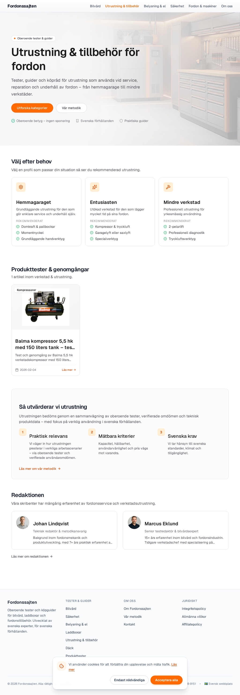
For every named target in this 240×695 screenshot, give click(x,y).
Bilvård (95, 6)
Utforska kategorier (32, 108)
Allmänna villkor (194, 616)
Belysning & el (155, 6)
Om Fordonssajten (137, 609)
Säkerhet (177, 6)
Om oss (226, 6)
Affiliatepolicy (192, 624)
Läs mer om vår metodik (39, 469)
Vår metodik (71, 108)
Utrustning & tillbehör (122, 6)
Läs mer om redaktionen (31, 556)
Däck (70, 648)
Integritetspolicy (194, 609)
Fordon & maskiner (203, 6)
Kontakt (129, 624)
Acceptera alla (166, 680)
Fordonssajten (22, 602)
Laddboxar (73, 632)
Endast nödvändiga (129, 680)
